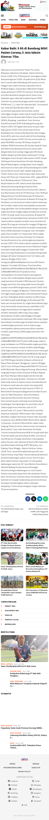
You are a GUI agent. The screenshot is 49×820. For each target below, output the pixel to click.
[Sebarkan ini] (27, 498)
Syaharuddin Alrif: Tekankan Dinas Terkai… (25, 746)
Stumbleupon (37, 789)
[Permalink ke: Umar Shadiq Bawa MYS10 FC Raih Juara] (12, 558)
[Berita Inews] (24, 15)
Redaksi (36, 764)
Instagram (37, 793)
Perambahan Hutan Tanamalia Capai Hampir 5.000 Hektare (11, 592)
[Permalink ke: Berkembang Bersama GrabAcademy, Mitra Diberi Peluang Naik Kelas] (37, 535)
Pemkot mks (10, 606)
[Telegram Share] (39, 498)
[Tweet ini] (33, 498)
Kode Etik (36, 768)
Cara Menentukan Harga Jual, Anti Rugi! (12, 509)
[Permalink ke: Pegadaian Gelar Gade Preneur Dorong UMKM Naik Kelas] (24, 710)
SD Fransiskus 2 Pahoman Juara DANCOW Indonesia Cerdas (37, 592)
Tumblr (14, 789)
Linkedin (14, 801)
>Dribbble (14, 797)
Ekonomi (13, 671)
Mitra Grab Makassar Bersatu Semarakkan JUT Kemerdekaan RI (37, 568)
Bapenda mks (10, 624)
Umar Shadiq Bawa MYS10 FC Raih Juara (12, 567)
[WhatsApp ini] (45, 498)
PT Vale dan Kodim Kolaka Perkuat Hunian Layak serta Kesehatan (11, 545)
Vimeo (37, 797)
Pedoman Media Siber (13, 768)
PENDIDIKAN (19, 681)
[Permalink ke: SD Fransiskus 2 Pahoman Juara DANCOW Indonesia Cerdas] (37, 582)
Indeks (12, 764)
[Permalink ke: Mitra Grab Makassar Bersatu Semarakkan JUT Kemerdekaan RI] (37, 558)
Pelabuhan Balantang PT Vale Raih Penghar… (25, 674)
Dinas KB (8, 615)
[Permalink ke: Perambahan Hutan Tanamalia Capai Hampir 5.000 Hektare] (12, 582)
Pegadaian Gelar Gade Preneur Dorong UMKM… (22, 728)
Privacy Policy (24, 771)
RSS (25, 805)
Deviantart (37, 801)
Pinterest (14, 785)
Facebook (14, 781)
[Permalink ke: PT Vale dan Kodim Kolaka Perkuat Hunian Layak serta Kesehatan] (12, 535)
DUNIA (3, 726)
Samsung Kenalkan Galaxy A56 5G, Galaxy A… (28, 736)
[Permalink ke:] (3, 61)
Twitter (37, 781)
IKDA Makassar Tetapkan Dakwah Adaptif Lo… (28, 684)
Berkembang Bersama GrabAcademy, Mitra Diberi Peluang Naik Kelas (37, 545)
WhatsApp (37, 785)
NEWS (3, 664)
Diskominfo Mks (12, 610)
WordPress (14, 793)
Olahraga (9, 664)
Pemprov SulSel (12, 620)
